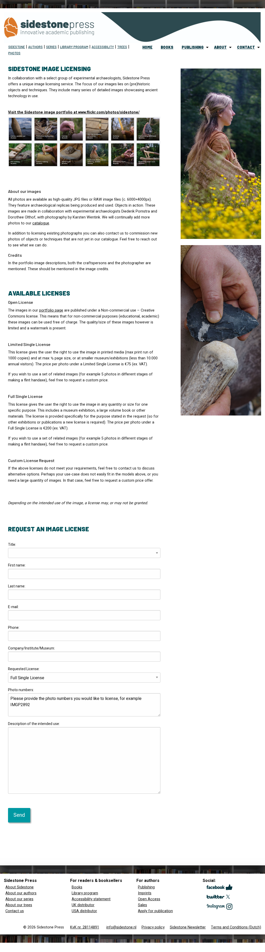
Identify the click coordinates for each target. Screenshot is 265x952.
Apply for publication (155, 911)
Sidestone (16, 47)
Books (77, 887)
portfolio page (51, 310)
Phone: (13, 627)
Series (51, 47)
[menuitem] (147, 47)
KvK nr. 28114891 (84, 927)
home (147, 47)
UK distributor (83, 905)
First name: (17, 565)
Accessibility (103, 47)
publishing (193, 47)
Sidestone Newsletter (188, 927)
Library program (74, 47)
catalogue (40, 223)
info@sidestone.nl (121, 927)
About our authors (20, 893)
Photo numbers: (21, 690)
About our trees (18, 905)
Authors (35, 47)
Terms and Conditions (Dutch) (236, 927)
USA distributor (84, 911)
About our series (19, 899)
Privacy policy (153, 927)
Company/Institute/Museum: (31, 648)
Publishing (146, 887)
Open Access (149, 899)
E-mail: (13, 607)
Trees (122, 47)
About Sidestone (19, 887)
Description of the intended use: (34, 724)
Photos (14, 53)
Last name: (16, 586)
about (220, 47)
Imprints (144, 893)
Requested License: (24, 669)
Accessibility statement (91, 899)
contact (246, 47)
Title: (12, 544)
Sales (142, 905)
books (167, 47)
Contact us (14, 911)
